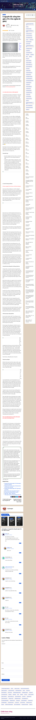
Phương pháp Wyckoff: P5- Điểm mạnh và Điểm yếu (30, 285)
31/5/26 (27, 173)
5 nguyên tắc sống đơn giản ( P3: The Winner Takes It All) (17, 500)
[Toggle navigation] (17, 9)
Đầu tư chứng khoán (29, 105)
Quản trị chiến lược (29, 64)
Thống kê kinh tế (28, 82)
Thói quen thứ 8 (28, 74)
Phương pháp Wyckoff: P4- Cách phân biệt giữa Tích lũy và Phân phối (30, 291)
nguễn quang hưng (8, 566)
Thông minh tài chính (29, 76)
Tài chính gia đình (28, 90)
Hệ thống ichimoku (29, 221)
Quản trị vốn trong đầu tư (30, 238)
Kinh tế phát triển (28, 41)
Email (3, 668)
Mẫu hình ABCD (28, 246)
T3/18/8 (27, 124)
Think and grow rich (29, 72)
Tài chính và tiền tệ (29, 92)
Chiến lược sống (18, 4)
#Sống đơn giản (8, 26)
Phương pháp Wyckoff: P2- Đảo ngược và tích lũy (30, 302)
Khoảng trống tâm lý (29, 196)
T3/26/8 (27, 114)
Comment (3, 643)
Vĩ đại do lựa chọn (29, 98)
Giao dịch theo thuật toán (30, 235)
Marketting (32, 54)
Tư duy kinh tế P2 (19, 520)
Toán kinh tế (28, 84)
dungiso (8, 547)
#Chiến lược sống (15, 25)
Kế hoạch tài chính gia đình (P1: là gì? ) (11, 492)
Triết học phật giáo (28, 86)
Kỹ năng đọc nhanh (29, 48)
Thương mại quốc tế (29, 78)
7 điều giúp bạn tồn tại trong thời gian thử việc (12, 494)
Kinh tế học (31, 39)
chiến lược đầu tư (29, 33)
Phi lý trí (27, 58)
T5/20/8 (27, 121)
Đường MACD (28, 228)
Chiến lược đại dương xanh (29, 31)
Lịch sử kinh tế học (29, 52)
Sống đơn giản (28, 70)
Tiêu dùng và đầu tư (4, 520)
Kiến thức (4, 14)
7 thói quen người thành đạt (29, 24)
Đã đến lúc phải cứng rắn (29, 103)
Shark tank (27, 68)
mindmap (30, 56)
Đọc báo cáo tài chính (29, 107)
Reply (20, 562)
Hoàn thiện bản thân (29, 37)
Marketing (27, 54)
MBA (27, 56)
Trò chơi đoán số (28, 189)
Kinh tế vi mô (28, 43)
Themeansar (2, 718)
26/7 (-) (27, 145)
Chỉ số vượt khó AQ (29, 35)
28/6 (26, 159)
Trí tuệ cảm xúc (28, 88)
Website (3, 674)
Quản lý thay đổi (28, 60)
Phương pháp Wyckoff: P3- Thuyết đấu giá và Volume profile (30, 296)
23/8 (26, 117)
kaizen (27, 39)
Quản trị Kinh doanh (29, 66)
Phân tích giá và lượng (29, 231)
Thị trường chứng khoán (29, 80)
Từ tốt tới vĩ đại (28, 96)
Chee (6, 533)
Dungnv (8, 24)
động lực (27, 109)
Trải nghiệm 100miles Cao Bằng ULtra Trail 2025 (29, 181)
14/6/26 (27, 166)
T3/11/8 (27, 131)
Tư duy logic (28, 94)
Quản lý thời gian (28, 62)
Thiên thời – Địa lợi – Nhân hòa (9, 493)
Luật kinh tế (28, 50)
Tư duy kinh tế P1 (29, 258)
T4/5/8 (27, 138)
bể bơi (27, 26)
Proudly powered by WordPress (5, 717)
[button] (32, 9)
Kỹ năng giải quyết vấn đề (29, 46)
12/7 (26, 152)
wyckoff (27, 100)
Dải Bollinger (28, 204)
